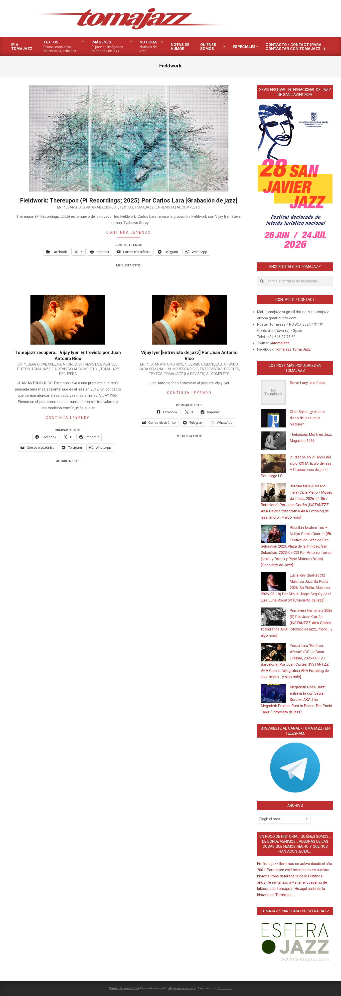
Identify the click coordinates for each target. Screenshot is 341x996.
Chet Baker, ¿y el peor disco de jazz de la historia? (307, 417)
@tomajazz (279, 343)
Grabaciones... (105, 207)
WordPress (224, 988)
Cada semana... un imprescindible (168, 369)
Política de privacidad (124, 988)
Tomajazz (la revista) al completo (167, 207)
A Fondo (70, 364)
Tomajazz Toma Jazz (293, 349)
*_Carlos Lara (77, 207)
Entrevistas (89, 364)
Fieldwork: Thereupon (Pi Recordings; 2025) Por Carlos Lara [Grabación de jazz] (128, 200)
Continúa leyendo (128, 232)
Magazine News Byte (182, 988)
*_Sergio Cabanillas (42, 364)
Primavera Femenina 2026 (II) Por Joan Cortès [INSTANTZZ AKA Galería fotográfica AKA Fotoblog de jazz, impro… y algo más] (296, 623)
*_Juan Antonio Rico (165, 364)
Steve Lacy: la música (307, 383)
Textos (126, 207)
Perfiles (110, 364)
